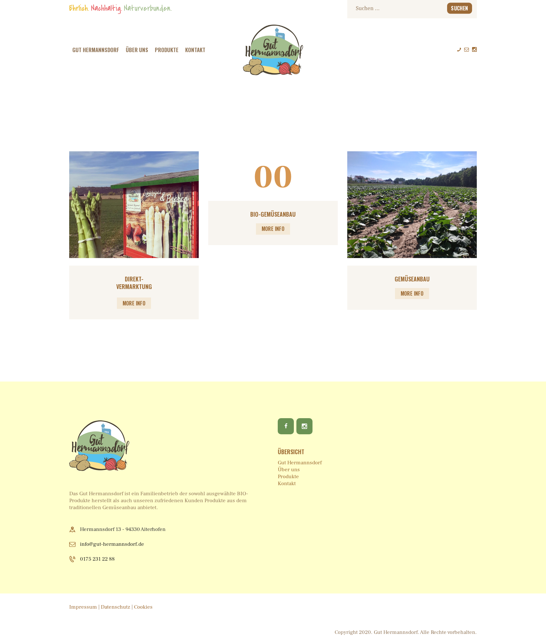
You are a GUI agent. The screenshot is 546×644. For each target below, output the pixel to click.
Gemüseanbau (412, 279)
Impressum (83, 607)
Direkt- (134, 279)
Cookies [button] (143, 607)
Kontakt (287, 483)
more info (134, 303)
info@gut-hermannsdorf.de (112, 544)
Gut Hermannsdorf (300, 462)
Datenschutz (116, 607)
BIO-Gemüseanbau (273, 214)
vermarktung (134, 286)
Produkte (288, 476)
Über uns (289, 469)
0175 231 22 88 (97, 559)
